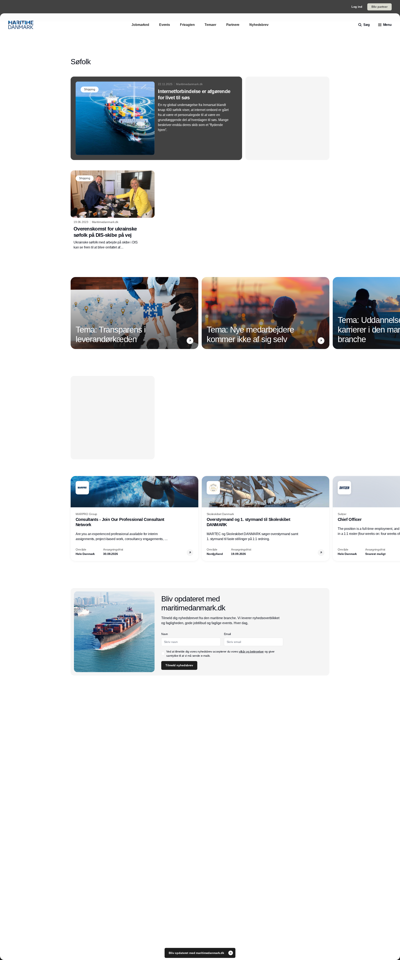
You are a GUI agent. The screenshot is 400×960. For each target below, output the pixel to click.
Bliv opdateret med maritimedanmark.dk (197, 953)
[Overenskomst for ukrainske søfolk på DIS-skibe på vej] (113, 210)
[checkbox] (163, 653)
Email (227, 634)
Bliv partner (379, 6)
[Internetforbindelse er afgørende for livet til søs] (156, 118)
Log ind (356, 6)
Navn (164, 634)
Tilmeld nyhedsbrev (179, 665)
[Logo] (20, 25)
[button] (190, 340)
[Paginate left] (74, 313)
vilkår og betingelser (251, 651)
